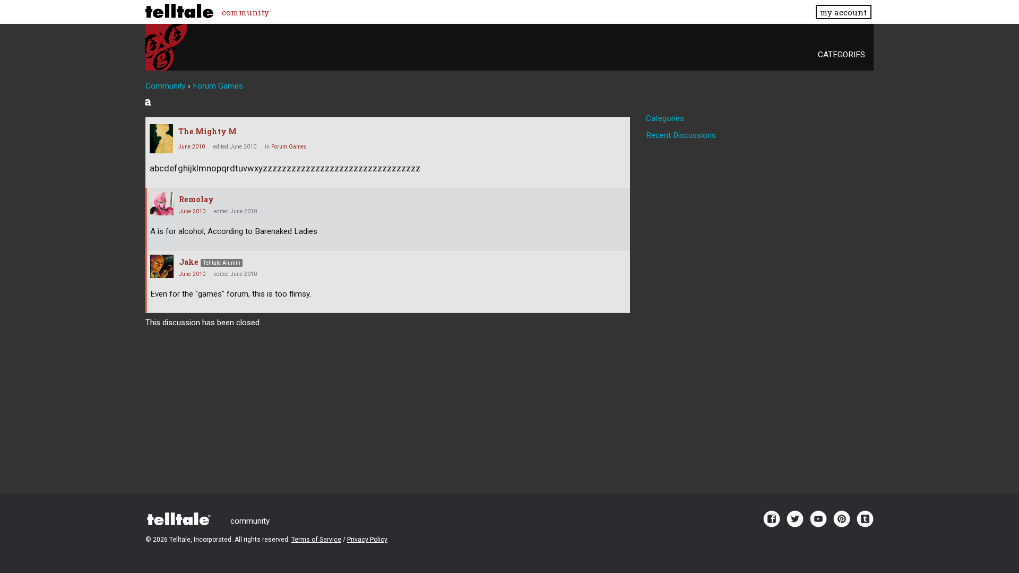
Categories (841, 54)
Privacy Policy (367, 539)
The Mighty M (207, 131)
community (245, 12)
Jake (188, 262)
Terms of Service (316, 539)
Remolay (196, 199)
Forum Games (289, 146)
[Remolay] (162, 203)
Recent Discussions (681, 135)
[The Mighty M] (161, 138)
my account (843, 12)
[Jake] (162, 266)
